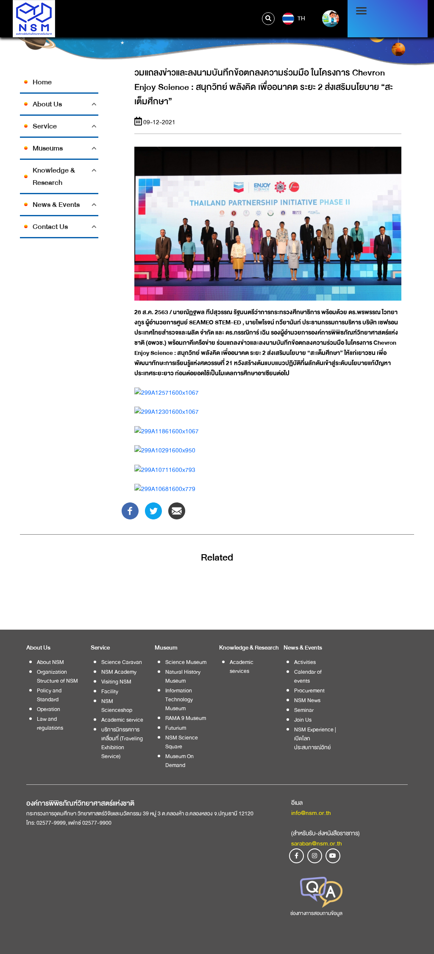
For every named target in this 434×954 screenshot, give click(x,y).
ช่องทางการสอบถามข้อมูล (316, 913)
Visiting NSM (116, 681)
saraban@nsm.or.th (316, 843)
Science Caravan (121, 662)
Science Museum (185, 662)
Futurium (175, 727)
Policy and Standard (49, 695)
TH (300, 18)
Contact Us (50, 226)
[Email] (176, 510)
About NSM (50, 662)
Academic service (122, 719)
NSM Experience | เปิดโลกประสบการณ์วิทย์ (315, 738)
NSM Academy (118, 671)
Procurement (309, 690)
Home (42, 82)
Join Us (303, 719)
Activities (305, 662)
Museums (48, 148)
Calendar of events (308, 676)
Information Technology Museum (179, 699)
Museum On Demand (179, 761)
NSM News (307, 700)
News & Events (56, 204)
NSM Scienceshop (116, 705)
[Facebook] (130, 510)
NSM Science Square (181, 742)
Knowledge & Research (54, 176)
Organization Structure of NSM (57, 676)
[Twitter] (153, 510)
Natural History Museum (182, 676)
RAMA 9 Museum (185, 718)
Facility (109, 691)
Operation (48, 709)
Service (45, 126)
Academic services (241, 666)
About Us (47, 104)
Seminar (304, 710)
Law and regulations (50, 723)
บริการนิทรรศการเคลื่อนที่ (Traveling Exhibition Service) (122, 743)
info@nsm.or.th (311, 813)
